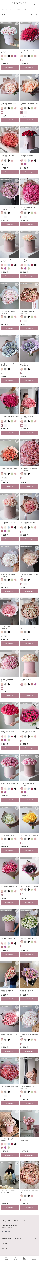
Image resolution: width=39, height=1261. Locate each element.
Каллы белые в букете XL (9, 835)
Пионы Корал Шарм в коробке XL (8, 732)
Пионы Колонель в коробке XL (26, 680)
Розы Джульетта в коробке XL (26, 260)
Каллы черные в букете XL (29, 886)
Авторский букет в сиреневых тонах (26, 991)
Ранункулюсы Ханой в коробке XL (8, 260)
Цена (11, 10)
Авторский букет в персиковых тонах (7, 991)
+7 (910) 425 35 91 (9, 1226)
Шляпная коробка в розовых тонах (27, 1139)
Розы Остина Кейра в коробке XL (8, 523)
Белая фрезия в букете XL (29, 938)
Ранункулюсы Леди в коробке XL (8, 51)
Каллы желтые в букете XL (29, 835)
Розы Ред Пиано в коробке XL (26, 156)
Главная (4, 10)
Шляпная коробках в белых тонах (8, 1191)
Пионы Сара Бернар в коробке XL (27, 784)
